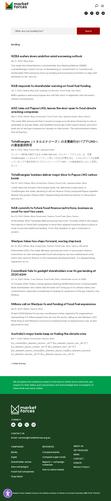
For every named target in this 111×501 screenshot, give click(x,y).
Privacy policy (82, 467)
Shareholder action (21, 461)
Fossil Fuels (65, 91)
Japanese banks (70, 116)
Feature (51, 183)
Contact (79, 458)
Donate (78, 462)
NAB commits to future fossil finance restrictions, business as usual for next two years (52, 209)
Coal (33, 279)
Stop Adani (17, 476)
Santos (87, 116)
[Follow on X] (91, 13)
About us (78, 446)
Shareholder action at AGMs (73, 279)
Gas (73, 91)
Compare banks (50, 452)
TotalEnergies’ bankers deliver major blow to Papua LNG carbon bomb (54, 176)
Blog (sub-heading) (38, 91)
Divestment (53, 91)
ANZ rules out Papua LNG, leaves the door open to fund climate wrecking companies (53, 110)
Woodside (83, 246)
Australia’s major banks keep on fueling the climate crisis (48, 334)
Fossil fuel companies (22, 471)
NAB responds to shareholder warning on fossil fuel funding (51, 86)
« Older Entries (18, 363)
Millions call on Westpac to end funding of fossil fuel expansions (53, 304)
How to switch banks (53, 469)
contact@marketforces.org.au (34, 437)
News (31, 61)
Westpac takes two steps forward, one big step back (46, 241)
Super (14, 457)
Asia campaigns (20, 466)
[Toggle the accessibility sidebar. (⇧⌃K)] (7, 493)
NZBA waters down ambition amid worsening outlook (46, 56)
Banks (26, 91)
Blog (26, 61)
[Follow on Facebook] (86, 13)
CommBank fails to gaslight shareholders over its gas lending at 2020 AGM (53, 272)
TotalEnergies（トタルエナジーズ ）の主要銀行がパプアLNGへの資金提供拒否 (54, 143)
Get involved (81, 450)
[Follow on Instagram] (103, 13)
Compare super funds (54, 457)
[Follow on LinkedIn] (97, 13)
